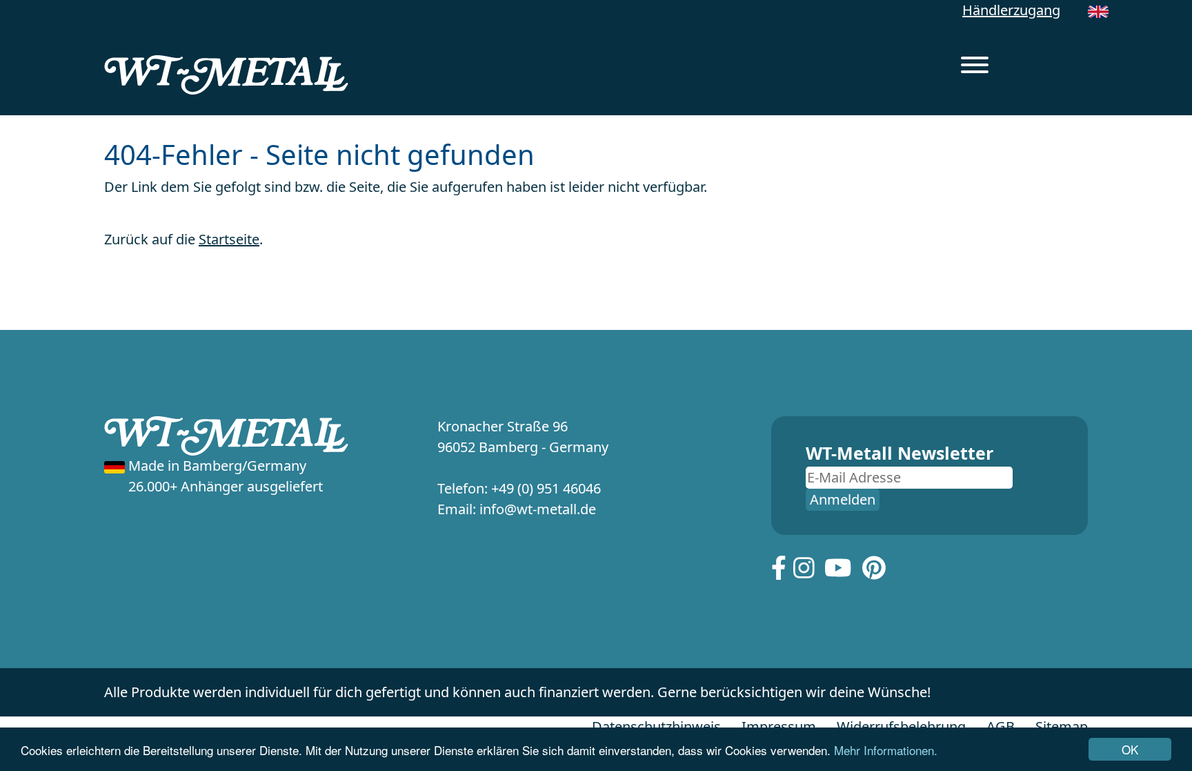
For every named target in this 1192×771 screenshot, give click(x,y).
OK (1130, 749)
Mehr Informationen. (885, 750)
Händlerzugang (1011, 10)
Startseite (229, 239)
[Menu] (975, 67)
